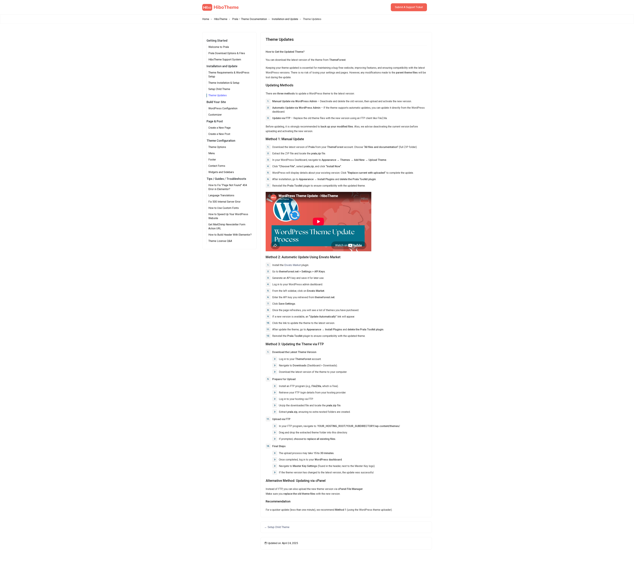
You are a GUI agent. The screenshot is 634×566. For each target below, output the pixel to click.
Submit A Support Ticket (409, 7)
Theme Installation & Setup (223, 82)
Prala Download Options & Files (226, 53)
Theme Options (217, 147)
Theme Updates (217, 95)
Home (205, 19)
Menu (211, 153)
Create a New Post (219, 134)
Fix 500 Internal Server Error (224, 201)
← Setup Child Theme (276, 527)
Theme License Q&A (220, 241)
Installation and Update (285, 19)
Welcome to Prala (218, 47)
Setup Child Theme (219, 89)
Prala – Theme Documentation (249, 19)
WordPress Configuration (222, 108)
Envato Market (292, 265)
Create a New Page (219, 127)
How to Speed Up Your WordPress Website (228, 216)
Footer (212, 159)
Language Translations (221, 195)
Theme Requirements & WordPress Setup (228, 74)
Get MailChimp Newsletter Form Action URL (226, 226)
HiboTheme (220, 19)
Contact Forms (216, 165)
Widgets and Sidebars (221, 172)
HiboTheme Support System (224, 59)
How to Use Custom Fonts (223, 208)
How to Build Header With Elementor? (230, 234)
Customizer (215, 114)
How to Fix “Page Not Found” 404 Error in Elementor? (227, 187)
